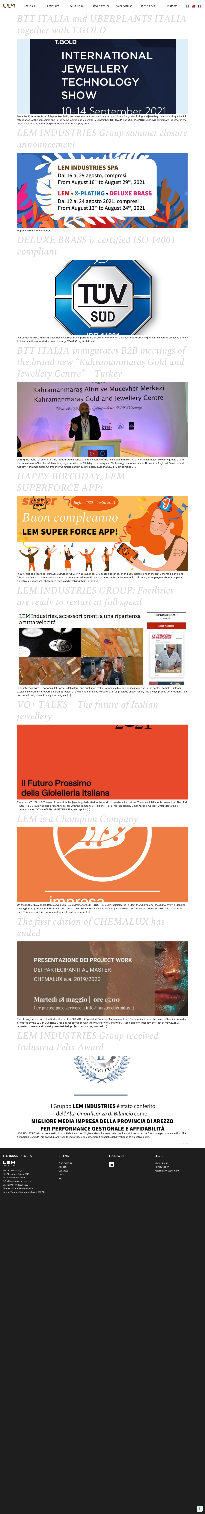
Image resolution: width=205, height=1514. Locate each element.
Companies (53, 6)
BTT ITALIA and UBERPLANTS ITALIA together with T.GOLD (102, 25)
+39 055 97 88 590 (16, 1177)
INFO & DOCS (148, 6)
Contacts (171, 6)
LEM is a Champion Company (77, 819)
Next (184, 1143)
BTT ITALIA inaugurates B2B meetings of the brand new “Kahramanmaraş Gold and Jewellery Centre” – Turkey (101, 362)
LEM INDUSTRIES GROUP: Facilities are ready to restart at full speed (95, 596)
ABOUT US (29, 6)
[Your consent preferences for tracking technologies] (200, 1509)
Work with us (124, 6)
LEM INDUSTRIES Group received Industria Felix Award (87, 1042)
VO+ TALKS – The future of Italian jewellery (87, 711)
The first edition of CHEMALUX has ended (90, 927)
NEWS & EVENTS (100, 6)
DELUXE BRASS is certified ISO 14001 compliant (96, 246)
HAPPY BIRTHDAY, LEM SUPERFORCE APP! (71, 482)
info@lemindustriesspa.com (17, 1181)
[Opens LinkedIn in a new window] (111, 1164)
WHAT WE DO (77, 6)
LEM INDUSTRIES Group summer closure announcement (102, 139)
